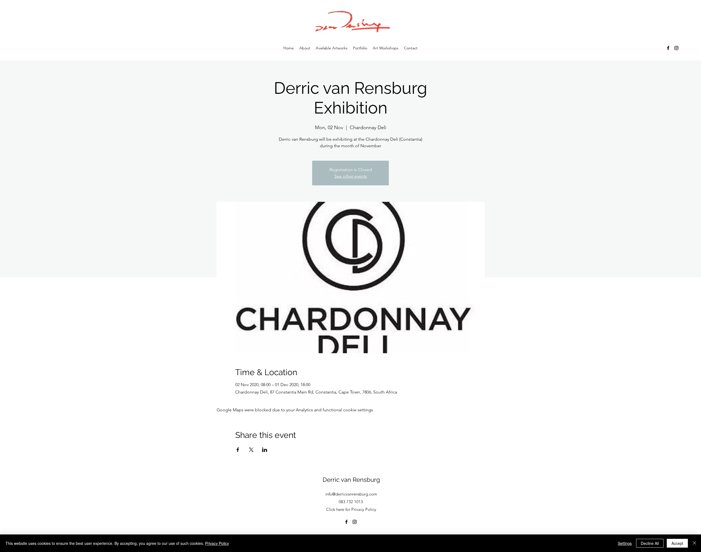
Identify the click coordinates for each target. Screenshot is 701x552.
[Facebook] (668, 48)
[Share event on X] (251, 450)
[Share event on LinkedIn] (264, 450)
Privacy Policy (217, 543)
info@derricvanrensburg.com (351, 494)
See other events (350, 176)
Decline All (650, 543)
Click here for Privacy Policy (351, 509)
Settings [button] (625, 543)
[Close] (694, 543)
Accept (677, 543)
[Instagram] (676, 48)
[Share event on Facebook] (237, 450)
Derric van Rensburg (351, 479)
